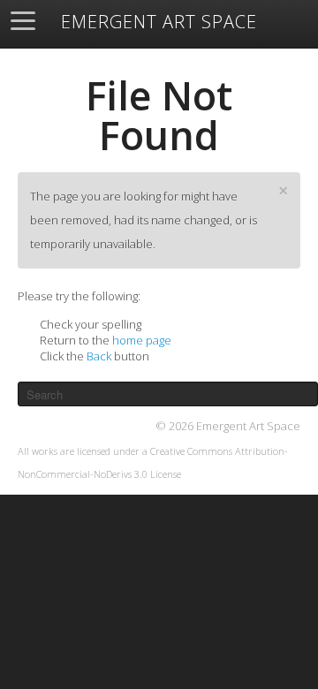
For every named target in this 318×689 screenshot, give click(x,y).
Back (99, 356)
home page (141, 340)
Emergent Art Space (159, 22)
